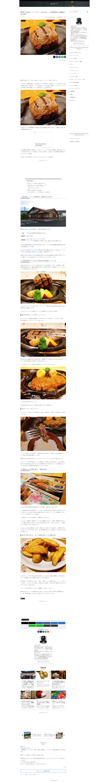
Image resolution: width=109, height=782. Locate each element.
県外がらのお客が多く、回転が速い (34, 190)
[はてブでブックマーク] (59, 57)
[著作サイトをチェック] (38, 632)
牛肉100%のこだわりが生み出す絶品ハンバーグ (37, 185)
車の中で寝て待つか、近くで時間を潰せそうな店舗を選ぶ (39, 192)
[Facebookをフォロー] (43, 632)
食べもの (23, 598)
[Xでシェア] (54, 57)
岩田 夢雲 (44, 643)
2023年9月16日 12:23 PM (25, 748)
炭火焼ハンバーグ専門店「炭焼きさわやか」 (36, 183)
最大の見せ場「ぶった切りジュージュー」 (36, 186)
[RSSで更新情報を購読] (48, 632)
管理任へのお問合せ (75, 141)
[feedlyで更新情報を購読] (46, 632)
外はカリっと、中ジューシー (33, 188)
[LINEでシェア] (62, 57)
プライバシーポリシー (75, 138)
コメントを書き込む (44, 771)
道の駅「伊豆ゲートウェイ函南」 (35, 251)
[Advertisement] (43, 70)
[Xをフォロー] (41, 632)
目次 (29, 180)
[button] (65, 57)
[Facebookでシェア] (57, 57)
